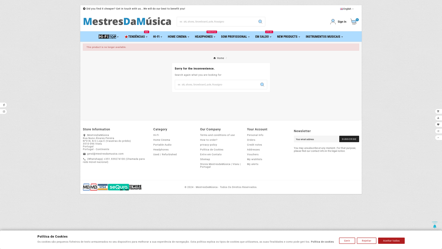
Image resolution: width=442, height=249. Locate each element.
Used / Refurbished (165, 154)
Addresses (253, 149)
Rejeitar (366, 240)
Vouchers (253, 154)
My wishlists (254, 159)
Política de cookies (322, 241)
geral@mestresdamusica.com (105, 153)
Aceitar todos (391, 240)
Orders (251, 140)
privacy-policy (208, 144)
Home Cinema (161, 140)
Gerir (347, 240)
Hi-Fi (156, 135)
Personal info (255, 135)
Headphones (161, 149)
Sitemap (205, 159)
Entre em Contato (211, 154)
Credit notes (254, 144)
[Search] (260, 22)
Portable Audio (162, 144)
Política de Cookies (211, 149)
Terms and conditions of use (217, 135)
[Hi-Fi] (109, 36)
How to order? (209, 140)
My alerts (252, 164)
